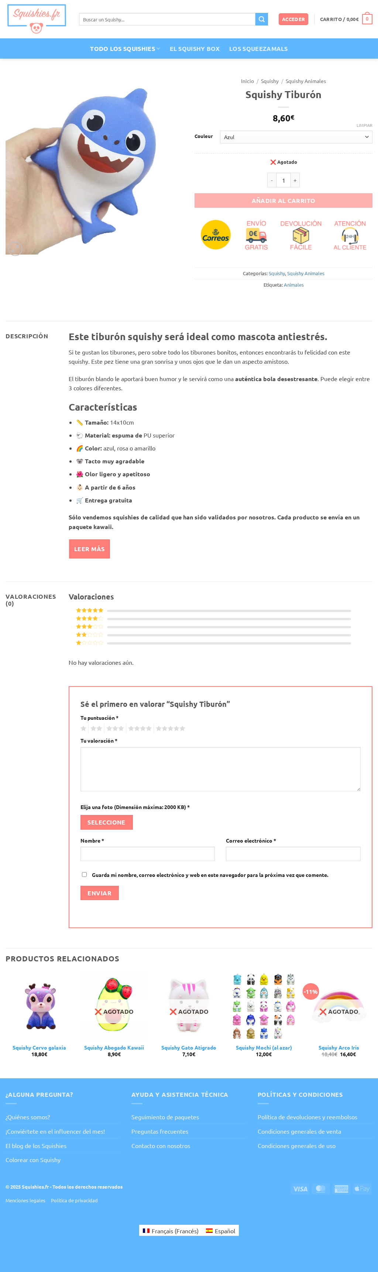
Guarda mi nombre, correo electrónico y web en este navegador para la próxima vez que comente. (210, 874)
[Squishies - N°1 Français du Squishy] (37, 19)
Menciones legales (25, 1200)
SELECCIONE (106, 822)
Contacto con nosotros (160, 1145)
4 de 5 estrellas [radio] (139, 728)
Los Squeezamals (258, 48)
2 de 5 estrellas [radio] (95, 728)
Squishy (270, 80)
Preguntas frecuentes (159, 1131)
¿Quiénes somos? (28, 1116)
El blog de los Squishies (36, 1145)
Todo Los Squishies (122, 48)
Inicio (247, 80)
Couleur (204, 136)
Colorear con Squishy (33, 1159)
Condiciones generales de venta (299, 1131)
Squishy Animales (306, 80)
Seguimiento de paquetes (165, 1116)
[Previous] (5, 1024)
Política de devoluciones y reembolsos (307, 1116)
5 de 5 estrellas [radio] (169, 728)
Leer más (89, 549)
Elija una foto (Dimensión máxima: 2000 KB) (135, 806)
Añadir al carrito (284, 200)
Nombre (92, 840)
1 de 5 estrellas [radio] (82, 728)
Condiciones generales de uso (297, 1145)
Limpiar (364, 125)
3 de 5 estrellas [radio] (114, 728)
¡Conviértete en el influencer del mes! (55, 1131)
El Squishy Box (195, 48)
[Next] (372, 1024)
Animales (294, 284)
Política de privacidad (74, 1200)
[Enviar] (261, 19)
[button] (294, 19)
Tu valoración (98, 740)
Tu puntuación (99, 717)
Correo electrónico (251, 840)
